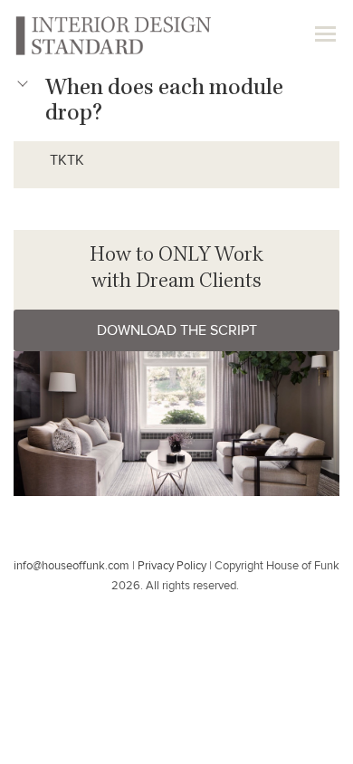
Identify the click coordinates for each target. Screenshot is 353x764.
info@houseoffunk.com (71, 566)
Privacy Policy (172, 566)
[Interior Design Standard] (112, 34)
